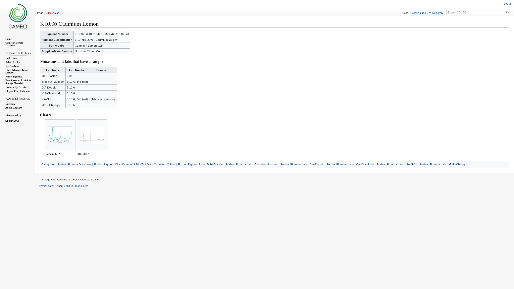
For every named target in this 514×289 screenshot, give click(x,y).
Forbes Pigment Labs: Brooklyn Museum (251, 164)
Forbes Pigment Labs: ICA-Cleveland (350, 164)
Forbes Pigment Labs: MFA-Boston (200, 164)
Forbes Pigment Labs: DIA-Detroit (301, 164)
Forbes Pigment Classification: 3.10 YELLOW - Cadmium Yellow (134, 164)
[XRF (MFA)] (92, 135)
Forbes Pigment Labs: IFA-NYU (397, 164)
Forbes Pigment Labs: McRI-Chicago (443, 164)
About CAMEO (65, 186)
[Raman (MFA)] (60, 134)
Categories (48, 164)
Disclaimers (81, 186)
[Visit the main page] (18, 16)
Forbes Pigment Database (74, 164)
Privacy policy (46, 186)
